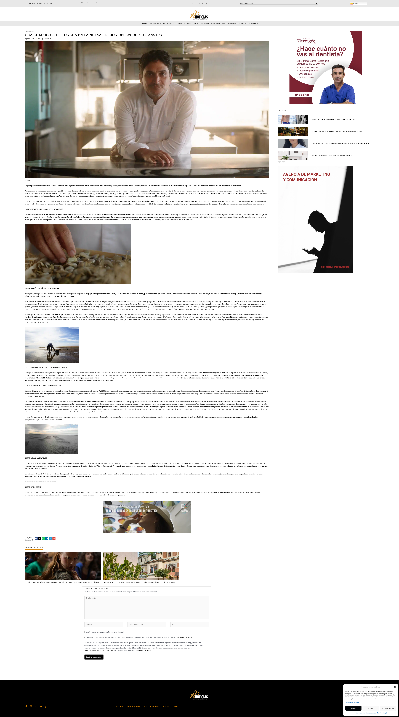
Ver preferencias (388, 708)
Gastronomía (215, 23)
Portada (145, 23)
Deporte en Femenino (201, 23)
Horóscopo (243, 23)
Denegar (371, 708)
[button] (395, 687)
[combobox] (278, 3)
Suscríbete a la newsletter (92, 3)
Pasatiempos (253, 23)
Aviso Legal (383, 713)
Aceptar (353, 708)
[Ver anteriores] (279, 162)
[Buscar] (317, 3)
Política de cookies (360, 713)
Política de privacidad (372, 713)
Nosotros (166, 706)
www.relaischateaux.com (47, 482)
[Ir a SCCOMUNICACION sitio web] (315, 219)
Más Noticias (154, 23)
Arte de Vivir (167, 23)
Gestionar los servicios (352, 702)
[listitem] (326, 119)
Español (355, 3)
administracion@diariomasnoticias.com (98, 650)
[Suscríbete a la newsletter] (82, 2)
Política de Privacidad (184, 637)
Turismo (179, 23)
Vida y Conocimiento (229, 23)
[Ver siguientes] (283, 162)
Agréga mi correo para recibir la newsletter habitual (105, 632)
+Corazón (187, 23)
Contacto (177, 706)
